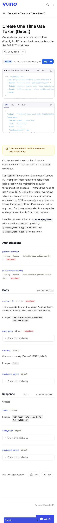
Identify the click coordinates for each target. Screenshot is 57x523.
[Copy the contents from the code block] (51, 70)
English (8, 520)
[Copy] (38, 61)
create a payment (42, 219)
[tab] (6, 105)
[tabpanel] (28, 120)
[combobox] (22, 520)
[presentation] (27, 61)
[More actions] (53, 5)
